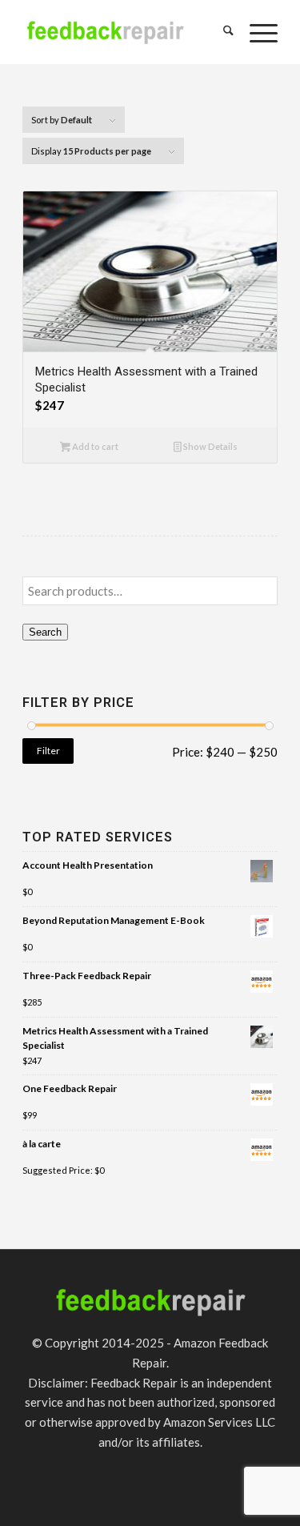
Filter (48, 751)
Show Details (210, 446)
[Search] (220, 32)
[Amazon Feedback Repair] (105, 32)
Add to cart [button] (94, 446)
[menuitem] (220, 32)
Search (45, 632)
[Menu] (256, 32)
